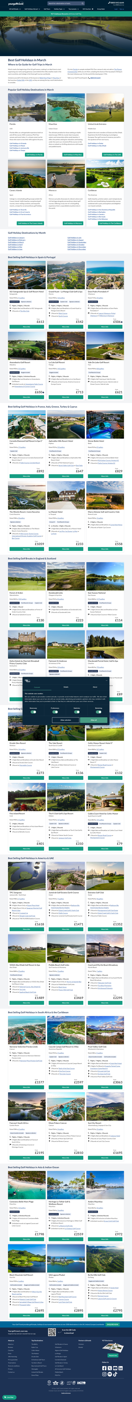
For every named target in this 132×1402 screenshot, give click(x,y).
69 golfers (100, 298)
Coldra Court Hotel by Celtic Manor (103, 813)
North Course (63, 316)
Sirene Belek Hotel (96, 441)
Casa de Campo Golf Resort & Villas (64, 1046)
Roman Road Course (104, 765)
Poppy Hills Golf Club (66, 990)
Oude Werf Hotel (116, 1063)
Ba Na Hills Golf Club (96, 1275)
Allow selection (65, 720)
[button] (27, 107)
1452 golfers (61, 369)
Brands (81, 1347)
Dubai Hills (20, 80)
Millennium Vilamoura (106, 316)
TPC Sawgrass (16, 892)
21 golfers (60, 1053)
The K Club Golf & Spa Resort (61, 813)
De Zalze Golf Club (104, 1074)
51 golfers (21, 298)
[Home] (16, 3)
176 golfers (22, 447)
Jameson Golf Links (65, 838)
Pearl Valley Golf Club (97, 1046)
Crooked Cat (23, 913)
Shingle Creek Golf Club (27, 916)
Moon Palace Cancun (58, 1123)
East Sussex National (97, 593)
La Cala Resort (59, 1366)
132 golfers (61, 298)
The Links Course (65, 1074)
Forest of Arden (16, 593)
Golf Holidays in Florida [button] (34, 155)
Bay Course (16, 538)
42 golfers (100, 1208)
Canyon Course (64, 1299)
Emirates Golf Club (96, 892)
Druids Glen (35, 1356)
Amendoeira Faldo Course (34, 384)
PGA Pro (57, 1375)
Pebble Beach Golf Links (59, 965)
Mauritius (56, 78)
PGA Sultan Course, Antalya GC (108, 460)
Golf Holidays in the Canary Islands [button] (30, 223)
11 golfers (99, 1053)
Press (9, 1353)
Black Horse (62, 987)
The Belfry (35, 1344)
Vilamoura (58, 1347)
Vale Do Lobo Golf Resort (98, 362)
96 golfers (100, 899)
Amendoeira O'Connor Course (25, 386)
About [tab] (95, 687)
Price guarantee (12, 1360)
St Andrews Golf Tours (38, 1360)
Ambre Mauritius (95, 1201)
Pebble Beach (59, 1372)
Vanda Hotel (114, 1288)
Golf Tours (47, 9)
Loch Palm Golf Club (65, 1302)
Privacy (10, 1369)
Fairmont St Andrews (58, 661)
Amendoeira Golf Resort (20, 362)
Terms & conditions (14, 1366)
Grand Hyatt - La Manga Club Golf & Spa (65, 291)
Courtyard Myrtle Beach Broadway (103, 965)
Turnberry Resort (37, 1363)
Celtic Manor (35, 1350)
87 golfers (100, 447)
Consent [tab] (37, 687)
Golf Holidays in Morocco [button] (73, 223)
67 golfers (21, 899)
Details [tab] (66, 687)
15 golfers (100, 518)
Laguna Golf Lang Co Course (107, 1299)
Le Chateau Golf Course (72, 1228)
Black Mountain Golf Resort (21, 1275)
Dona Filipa (35, 1375)
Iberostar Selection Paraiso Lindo (24, 1046)
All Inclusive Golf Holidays (63, 1369)
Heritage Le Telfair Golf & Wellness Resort (59, 1202)
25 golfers (21, 820)
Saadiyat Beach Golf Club (27, 992)
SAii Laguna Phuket (57, 1275)
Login (116, 9)
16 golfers (60, 1210)
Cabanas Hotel (115, 1136)
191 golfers (100, 820)
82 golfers (60, 599)
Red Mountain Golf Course (67, 1297)
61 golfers (21, 1129)
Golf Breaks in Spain (61, 1356)
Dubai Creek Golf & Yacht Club (69, 910)
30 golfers (21, 518)
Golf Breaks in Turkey (61, 1363)
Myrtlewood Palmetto (105, 988)
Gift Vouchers (87, 9)
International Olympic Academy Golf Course (26, 536)
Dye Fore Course (64, 1071)
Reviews (10, 1347)
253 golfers (61, 447)
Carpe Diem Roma (116, 525)
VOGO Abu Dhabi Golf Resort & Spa (25, 965)
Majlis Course (63, 913)
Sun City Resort (94, 1123)
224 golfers (61, 667)
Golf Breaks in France (61, 1344)
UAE (30, 80)
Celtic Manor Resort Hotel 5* (100, 743)
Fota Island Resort (17, 813)
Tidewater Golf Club (104, 983)
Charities (11, 1350)
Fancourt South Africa (19, 1123)
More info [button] (33, 327)
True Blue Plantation (104, 985)
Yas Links (22, 989)
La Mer (75, 531)
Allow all (94, 720)
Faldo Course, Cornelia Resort (30, 463)
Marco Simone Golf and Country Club (103, 512)
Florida (75, 69)
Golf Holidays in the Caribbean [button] (110, 223)
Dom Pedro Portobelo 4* (98, 291)
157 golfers (61, 820)
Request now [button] (113, 1355)
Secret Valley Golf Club (66, 465)
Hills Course (24, 534)
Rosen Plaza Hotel (33, 905)
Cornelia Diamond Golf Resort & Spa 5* (26, 441)
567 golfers (100, 749)
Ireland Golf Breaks (37, 1372)
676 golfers (22, 670)
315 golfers (22, 369)
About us (10, 1344)
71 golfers (60, 899)
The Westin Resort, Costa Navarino (25, 512)
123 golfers (22, 1208)
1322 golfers (22, 599)
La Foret (53, 534)
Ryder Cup (35, 1347)
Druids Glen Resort (18, 743)
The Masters (35, 1353)
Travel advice (12, 1363)
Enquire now (112, 1324)
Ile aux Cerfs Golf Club (111, 1221)
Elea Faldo (79, 465)
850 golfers (100, 369)
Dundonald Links (56, 593)
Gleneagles (35, 1369)
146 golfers (22, 749)
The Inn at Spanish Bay (73, 982)
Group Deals (101, 9)
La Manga (58, 1353)
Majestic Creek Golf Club (27, 1299)
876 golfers (61, 749)
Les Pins (62, 531)
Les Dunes (68, 531)
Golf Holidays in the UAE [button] (112, 155)
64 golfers (60, 518)
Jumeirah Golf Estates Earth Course (64, 892)
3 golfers (60, 1281)
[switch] (55, 712)
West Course (63, 313)
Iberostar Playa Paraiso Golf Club (31, 1061)
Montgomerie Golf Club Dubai (108, 910)
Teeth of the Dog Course (67, 1068)
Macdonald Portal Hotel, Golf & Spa (103, 661)
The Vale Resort (55, 743)
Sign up (122, 9)
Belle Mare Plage (45, 78)
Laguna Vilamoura (104, 313)
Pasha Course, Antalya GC (106, 463)
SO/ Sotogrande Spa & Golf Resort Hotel (27, 291)
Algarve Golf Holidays (61, 1350)
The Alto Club (24, 311)
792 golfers (100, 667)
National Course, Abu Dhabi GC (30, 987)
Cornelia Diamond (60, 1360)
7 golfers (99, 971)
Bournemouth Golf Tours (39, 1366)
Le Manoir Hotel (56, 512)
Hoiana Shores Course (105, 1290)
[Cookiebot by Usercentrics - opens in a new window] (98, 680)
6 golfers (21, 1281)
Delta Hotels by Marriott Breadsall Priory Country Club (24, 662)
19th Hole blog (12, 1356)
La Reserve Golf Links (66, 1226)
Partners (81, 1344)
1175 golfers (101, 599)
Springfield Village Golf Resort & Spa (31, 1302)
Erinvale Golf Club (104, 1071)
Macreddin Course (25, 765)
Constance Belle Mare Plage (22, 1201)
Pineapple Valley (24, 1305)
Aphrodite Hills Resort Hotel (61, 441)
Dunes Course (33, 534)
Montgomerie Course (97, 767)
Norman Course (103, 1296)
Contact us (11, 1372)
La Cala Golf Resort (57, 362)
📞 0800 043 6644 (94, 78)
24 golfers (60, 1129)
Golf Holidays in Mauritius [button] (73, 155)
